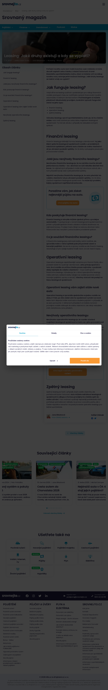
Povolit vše (85, 360)
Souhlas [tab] (22, 333)
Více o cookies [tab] (85, 333)
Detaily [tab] (54, 333)
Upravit (52, 360)
